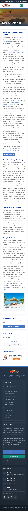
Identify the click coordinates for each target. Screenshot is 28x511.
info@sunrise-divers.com (13, 489)
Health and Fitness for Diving (11, 150)
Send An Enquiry (9, 154)
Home (2, 20)
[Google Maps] (15, 497)
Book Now (15, 452)
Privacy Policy (8, 415)
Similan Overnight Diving (11, 393)
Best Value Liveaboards (11, 391)
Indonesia (7, 289)
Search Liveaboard (15, 461)
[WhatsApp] (21, 5)
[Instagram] (8, 497)
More (7, 20)
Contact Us (14, 341)
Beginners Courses (9, 404)
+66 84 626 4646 (11, 480)
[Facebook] (4, 497)
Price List (7, 417)
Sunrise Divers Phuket (19, 507)
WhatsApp (15, 456)
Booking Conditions (9, 413)
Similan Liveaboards (10, 389)
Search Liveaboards (14, 326)
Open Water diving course (17, 52)
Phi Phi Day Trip (9, 402)
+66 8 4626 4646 (23, 1)
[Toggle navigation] (25, 5)
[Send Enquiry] (11, 497)
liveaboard (6, 41)
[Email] (16, 1)
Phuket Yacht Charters (10, 396)
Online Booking (9, 410)
